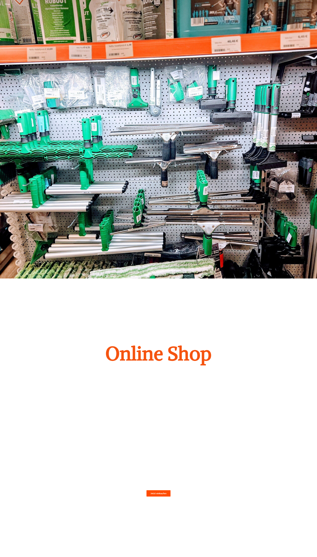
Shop (7, 4)
